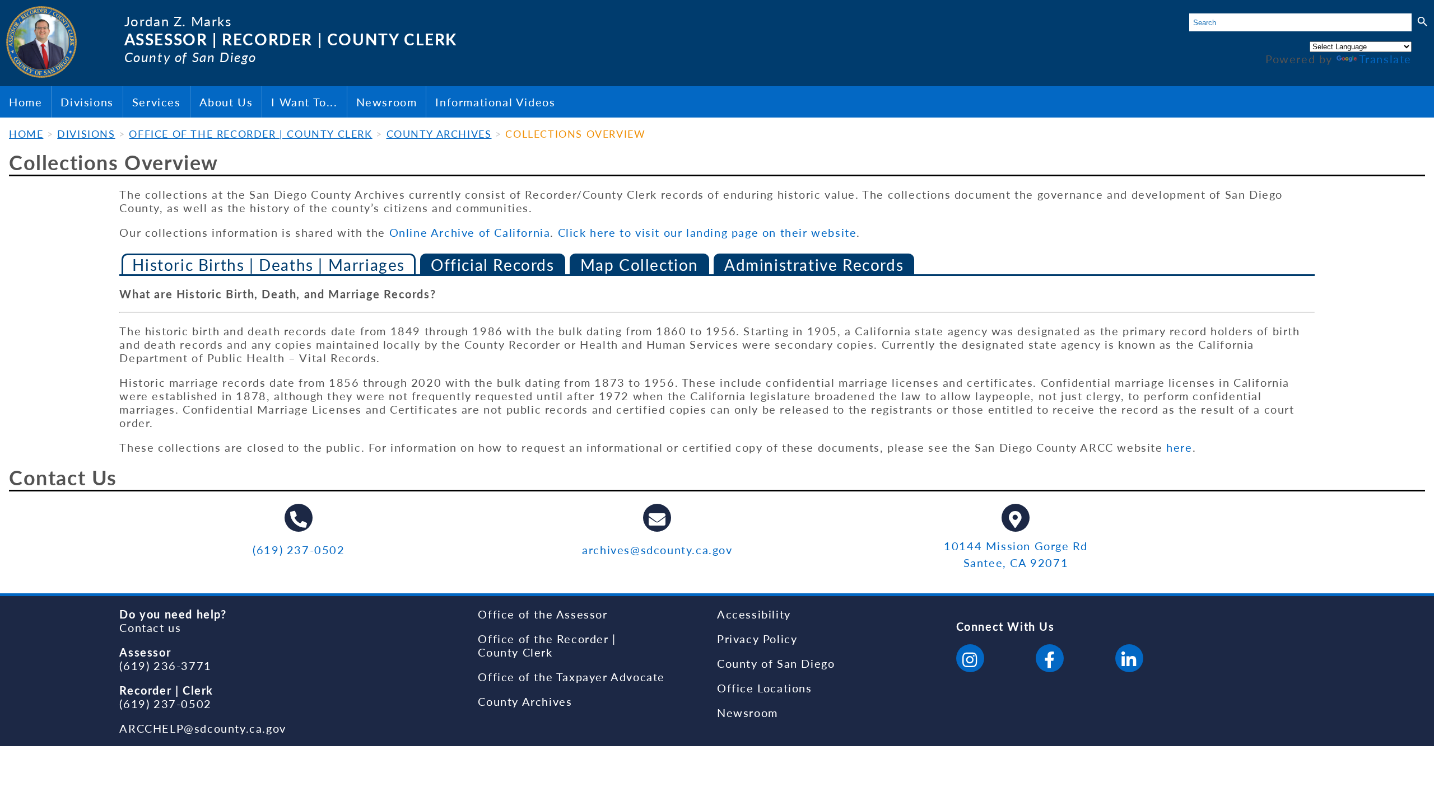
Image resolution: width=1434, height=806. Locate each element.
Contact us (150, 627)
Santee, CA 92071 (1016, 562)
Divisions (86, 102)
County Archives (525, 701)
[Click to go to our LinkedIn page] (1129, 660)
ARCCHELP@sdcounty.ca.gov (202, 728)
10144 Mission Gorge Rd (1015, 545)
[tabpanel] (716, 370)
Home (25, 102)
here (1179, 447)
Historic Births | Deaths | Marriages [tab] (268, 264)
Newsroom (386, 102)
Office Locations (764, 688)
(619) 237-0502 (298, 549)
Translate (1385, 58)
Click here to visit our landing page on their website (707, 232)
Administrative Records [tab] (814, 264)
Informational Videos (495, 102)
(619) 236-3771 (165, 665)
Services (156, 102)
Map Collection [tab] (639, 264)
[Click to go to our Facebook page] (1050, 660)
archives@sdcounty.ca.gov (657, 549)
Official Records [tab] (493, 264)
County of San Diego (776, 663)
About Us (226, 102)
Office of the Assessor (542, 614)
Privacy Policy (757, 638)
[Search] (1423, 22)
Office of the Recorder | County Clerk (547, 645)
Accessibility (754, 614)
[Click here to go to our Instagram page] (970, 660)
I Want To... (304, 102)
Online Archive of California (470, 232)
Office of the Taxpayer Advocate (571, 676)
